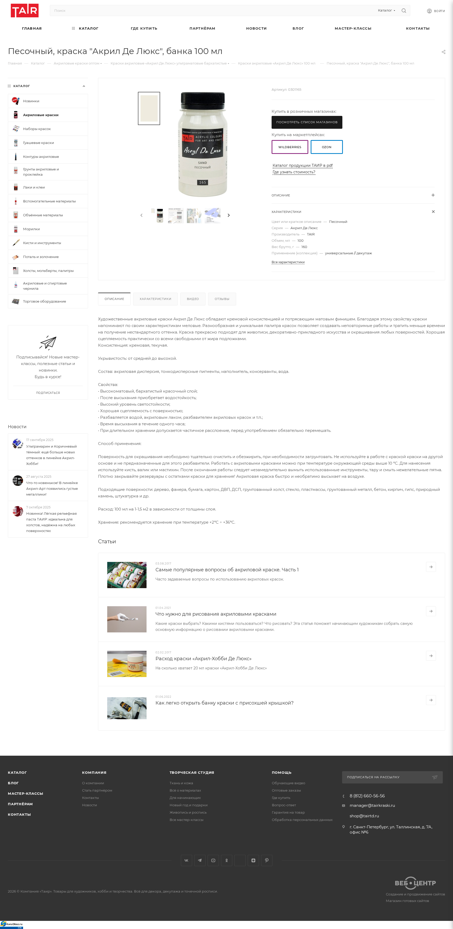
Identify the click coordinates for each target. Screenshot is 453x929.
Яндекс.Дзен (253, 860)
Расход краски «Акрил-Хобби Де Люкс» (203, 659)
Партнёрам (20, 804)
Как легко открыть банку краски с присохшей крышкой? (224, 703)
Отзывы (222, 299)
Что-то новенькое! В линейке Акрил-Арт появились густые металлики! (52, 488)
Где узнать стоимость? (294, 172)
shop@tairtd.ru (364, 815)
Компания (94, 772)
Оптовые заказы (286, 790)
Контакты (19, 814)
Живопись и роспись (188, 812)
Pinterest (266, 860)
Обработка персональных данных (302, 820)
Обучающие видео (288, 783)
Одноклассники (226, 860)
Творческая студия (192, 772)
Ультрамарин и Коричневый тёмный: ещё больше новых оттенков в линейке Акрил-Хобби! (51, 455)
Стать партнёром (97, 790)
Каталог (17, 772)
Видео (193, 299)
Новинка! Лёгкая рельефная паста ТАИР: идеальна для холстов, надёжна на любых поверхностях (51, 522)
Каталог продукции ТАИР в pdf (303, 165)
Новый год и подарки (189, 805)
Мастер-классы (25, 793)
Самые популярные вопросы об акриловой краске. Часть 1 (227, 570)
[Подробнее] (431, 567)
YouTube (213, 860)
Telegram (200, 860)
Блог (13, 783)
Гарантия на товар (288, 812)
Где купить (281, 798)
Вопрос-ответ (284, 805)
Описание (114, 299)
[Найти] (403, 10)
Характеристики (155, 299)
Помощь (282, 772)
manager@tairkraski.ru (372, 805)
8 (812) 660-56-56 (367, 796)
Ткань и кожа (181, 783)
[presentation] (141, 215)
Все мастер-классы (186, 820)
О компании (93, 783)
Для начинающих (185, 798)
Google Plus (240, 860)
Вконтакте (186, 860)
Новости (17, 426)
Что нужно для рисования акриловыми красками (215, 614)
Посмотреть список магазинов (307, 122)
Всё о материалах (185, 790)
